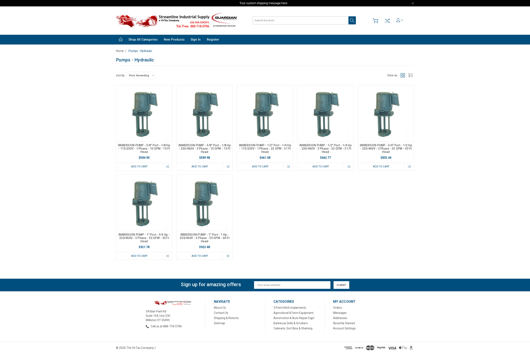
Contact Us (221, 312)
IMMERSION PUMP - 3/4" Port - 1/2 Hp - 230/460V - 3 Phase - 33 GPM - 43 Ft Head (386, 149)
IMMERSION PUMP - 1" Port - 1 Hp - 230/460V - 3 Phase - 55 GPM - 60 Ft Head (204, 238)
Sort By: (120, 75)
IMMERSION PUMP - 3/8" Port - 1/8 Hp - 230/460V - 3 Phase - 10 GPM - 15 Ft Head (204, 149)
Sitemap (219, 323)
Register (213, 39)
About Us (220, 307)
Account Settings (344, 328)
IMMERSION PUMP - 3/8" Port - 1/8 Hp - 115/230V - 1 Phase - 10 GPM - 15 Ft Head (144, 149)
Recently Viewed (344, 323)
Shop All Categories (143, 39)
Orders (337, 307)
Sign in (196, 39)
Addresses (340, 318)
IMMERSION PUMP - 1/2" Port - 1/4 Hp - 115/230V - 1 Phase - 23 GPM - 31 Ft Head (265, 149)
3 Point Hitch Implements (289, 307)
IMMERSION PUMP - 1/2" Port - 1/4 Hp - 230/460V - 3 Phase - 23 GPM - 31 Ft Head (325, 149)
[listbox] (141, 75)
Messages (340, 312)
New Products (174, 39)
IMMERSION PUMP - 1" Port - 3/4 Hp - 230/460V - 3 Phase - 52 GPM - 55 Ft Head (144, 238)
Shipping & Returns (226, 318)
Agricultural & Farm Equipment (293, 312)
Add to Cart (139, 166)
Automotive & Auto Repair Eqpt (293, 318)
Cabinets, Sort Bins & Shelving (292, 328)
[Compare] (387, 20)
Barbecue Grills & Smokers (290, 323)
